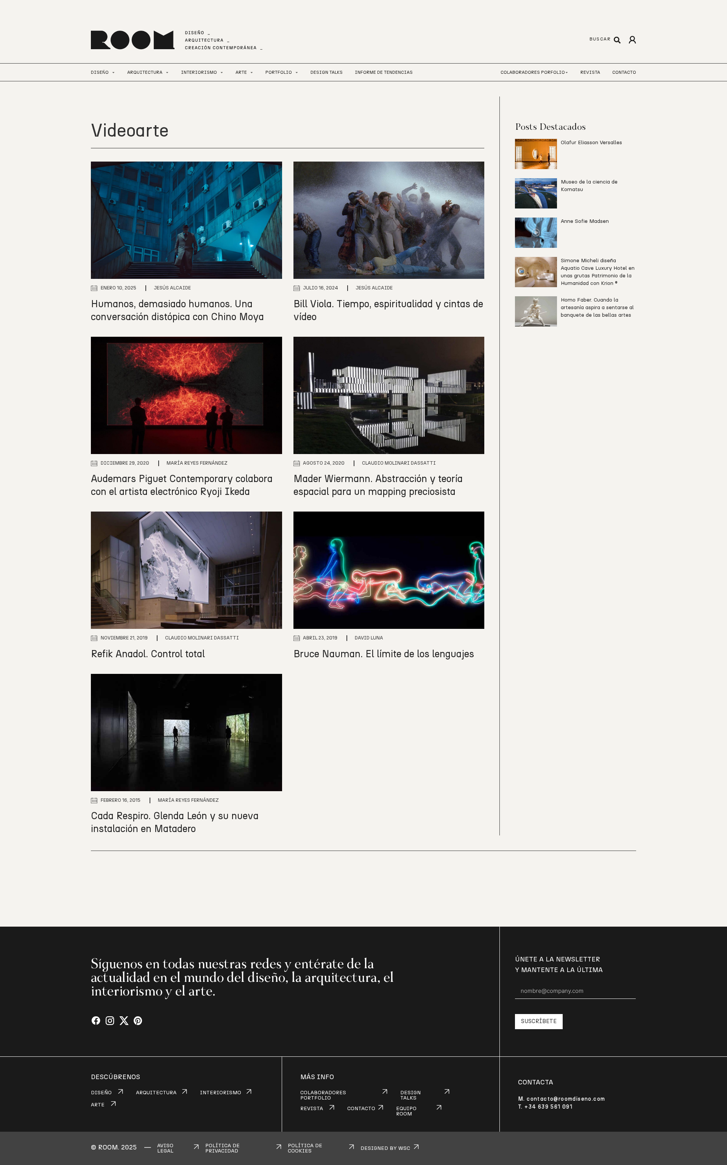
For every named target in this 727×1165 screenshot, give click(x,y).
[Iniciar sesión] (632, 40)
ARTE (98, 1104)
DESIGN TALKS (410, 1095)
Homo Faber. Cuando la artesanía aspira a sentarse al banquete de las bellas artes (597, 307)
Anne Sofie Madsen (585, 221)
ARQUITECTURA (156, 1092)
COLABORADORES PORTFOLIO (323, 1095)
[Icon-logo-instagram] (110, 1021)
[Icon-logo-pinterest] (138, 1021)
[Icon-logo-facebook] (96, 1021)
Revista (590, 72)
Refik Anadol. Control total (148, 654)
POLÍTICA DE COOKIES (305, 1148)
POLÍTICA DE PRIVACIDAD (222, 1148)
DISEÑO (101, 1092)
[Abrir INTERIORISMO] (221, 72)
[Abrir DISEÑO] (113, 72)
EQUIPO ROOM (406, 1111)
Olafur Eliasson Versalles (591, 142)
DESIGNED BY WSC (385, 1148)
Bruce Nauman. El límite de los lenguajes (383, 654)
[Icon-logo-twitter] (124, 1021)
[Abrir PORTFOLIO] (296, 72)
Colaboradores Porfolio (533, 72)
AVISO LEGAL (165, 1148)
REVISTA (311, 1108)
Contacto (624, 72)
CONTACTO (361, 1108)
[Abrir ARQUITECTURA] (167, 72)
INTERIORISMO (220, 1092)
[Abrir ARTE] (251, 72)
